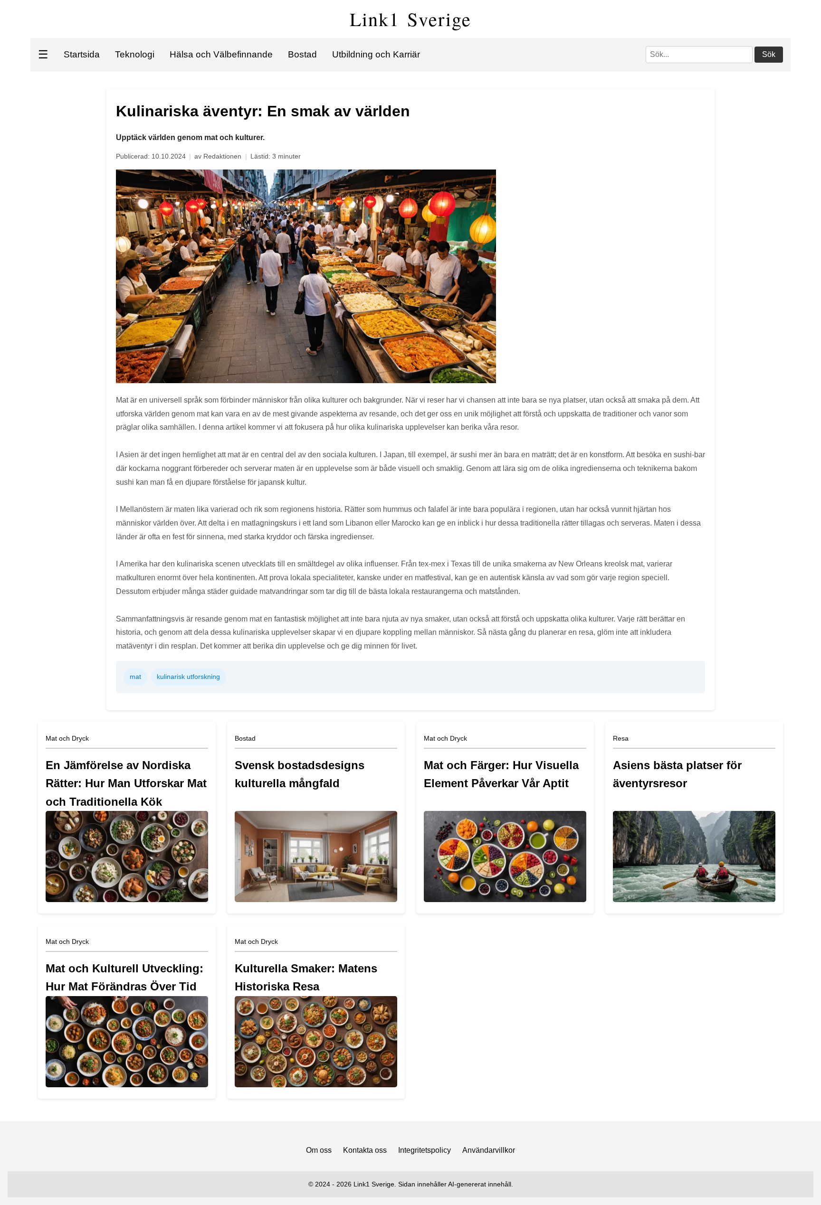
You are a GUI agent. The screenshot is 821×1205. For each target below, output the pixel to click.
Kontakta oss (365, 1150)
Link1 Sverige (410, 18)
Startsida (82, 54)
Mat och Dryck (67, 738)
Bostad (302, 54)
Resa (621, 738)
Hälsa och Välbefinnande (221, 54)
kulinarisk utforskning (188, 676)
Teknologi (134, 54)
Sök (768, 54)
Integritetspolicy (424, 1150)
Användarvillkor (488, 1150)
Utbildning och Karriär (376, 54)
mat (135, 676)
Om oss (319, 1150)
